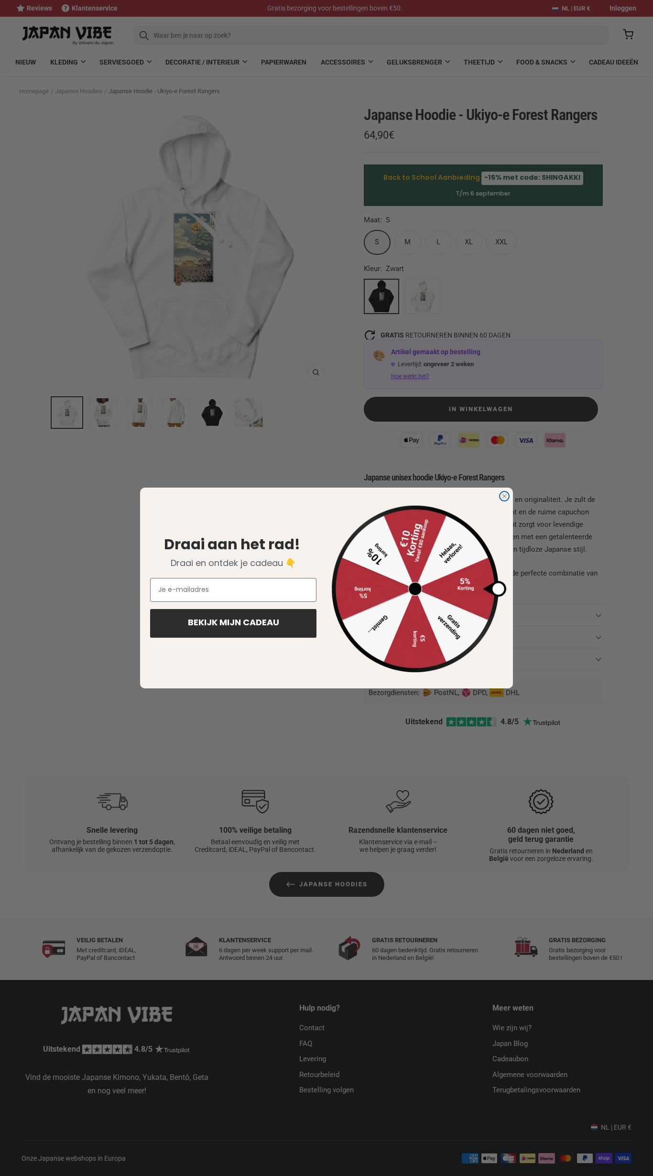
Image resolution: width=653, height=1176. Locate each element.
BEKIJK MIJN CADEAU (233, 623)
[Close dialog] (504, 496)
